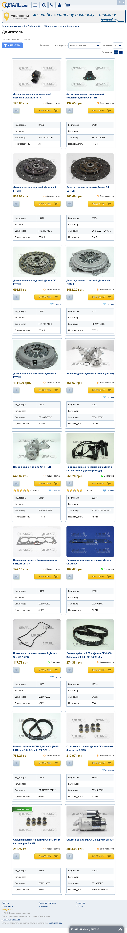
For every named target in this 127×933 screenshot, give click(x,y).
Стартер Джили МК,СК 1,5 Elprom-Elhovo (90, 839)
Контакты (43, 906)
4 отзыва (109, 770)
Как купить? (7, 910)
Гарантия (80, 903)
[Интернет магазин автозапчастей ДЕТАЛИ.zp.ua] (15, 5)
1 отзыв (57, 304)
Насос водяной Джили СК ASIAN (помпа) (90, 373)
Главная (5, 903)
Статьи (79, 906)
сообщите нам (55, 923)
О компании (7, 906)
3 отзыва (56, 491)
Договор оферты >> (11, 920)
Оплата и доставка (47, 903)
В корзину (45, 110)
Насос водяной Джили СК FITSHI (32, 467)
